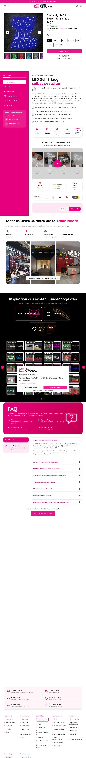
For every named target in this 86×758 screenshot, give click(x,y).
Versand (62, 28)
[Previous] (5, 1)
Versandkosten (69, 58)
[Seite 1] (41, 399)
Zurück (7, 32)
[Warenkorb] (81, 6)
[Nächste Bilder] (83, 367)
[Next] (81, 1)
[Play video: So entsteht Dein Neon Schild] (57, 163)
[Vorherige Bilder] (2, 367)
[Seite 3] (44, 398)
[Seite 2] (43, 398)
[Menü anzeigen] (5, 6)
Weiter (39, 32)
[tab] (14, 82)
